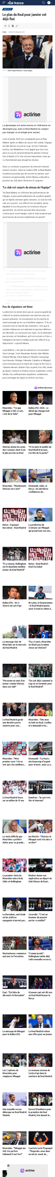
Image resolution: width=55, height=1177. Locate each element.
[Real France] (17, 2)
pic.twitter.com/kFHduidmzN (19, 295)
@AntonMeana (18, 271)
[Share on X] (13, 26)
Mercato (7, 9)
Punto (5, 32)
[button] (5, 2)
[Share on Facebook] (9, 26)
